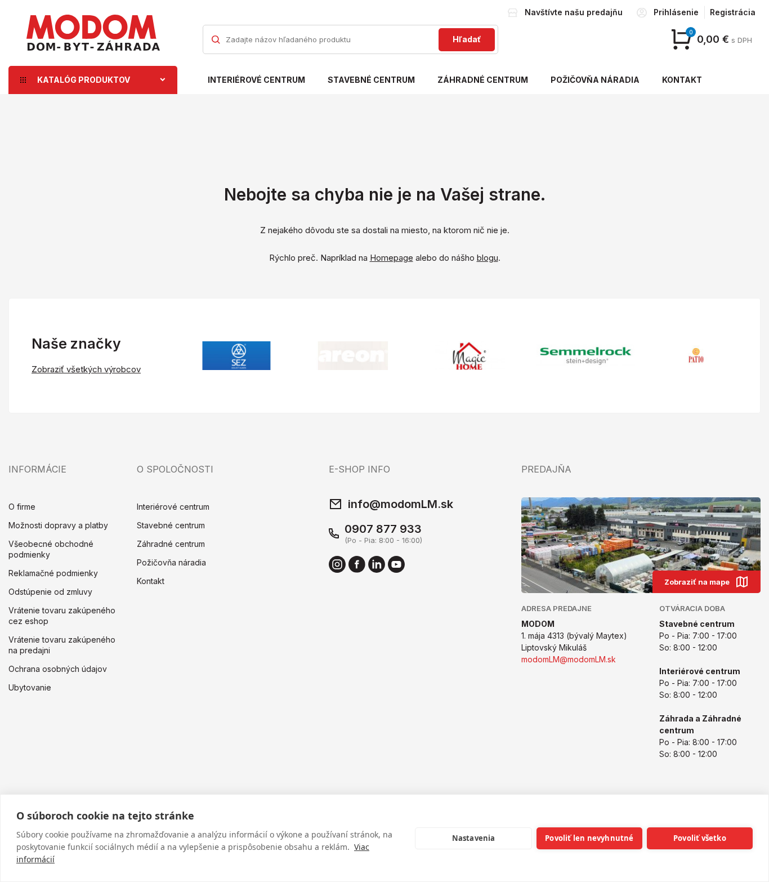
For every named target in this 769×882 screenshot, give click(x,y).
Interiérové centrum (256, 79)
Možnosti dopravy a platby (58, 525)
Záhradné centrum (482, 79)
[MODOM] (92, 32)
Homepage (391, 257)
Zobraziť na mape (697, 581)
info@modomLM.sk (400, 504)
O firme (21, 506)
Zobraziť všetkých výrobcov (86, 369)
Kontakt (682, 79)
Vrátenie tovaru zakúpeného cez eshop (61, 615)
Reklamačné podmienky (53, 573)
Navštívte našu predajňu (574, 12)
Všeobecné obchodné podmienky (50, 549)
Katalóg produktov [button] (83, 79)
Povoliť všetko (699, 838)
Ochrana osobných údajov (57, 669)
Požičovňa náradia (595, 79)
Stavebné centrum (371, 79)
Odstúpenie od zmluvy (50, 591)
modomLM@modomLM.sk (568, 659)
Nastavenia (473, 838)
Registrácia (732, 12)
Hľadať (467, 39)
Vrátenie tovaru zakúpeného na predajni (61, 645)
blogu (487, 257)
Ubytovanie (29, 687)
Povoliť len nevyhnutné (589, 838)
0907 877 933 (383, 529)
